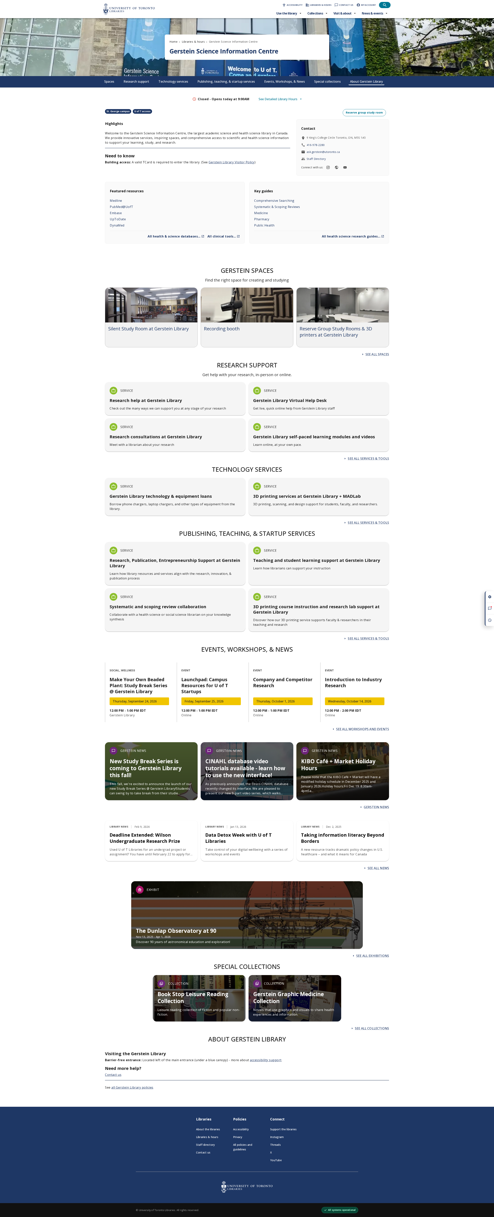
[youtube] (345, 167)
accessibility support (266, 1060)
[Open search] (385, 5)
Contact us (113, 1075)
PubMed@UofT (121, 207)
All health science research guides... (351, 236)
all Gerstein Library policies (132, 1087)
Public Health (264, 225)
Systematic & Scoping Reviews (277, 207)
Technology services (173, 81)
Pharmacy (261, 219)
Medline (116, 200)
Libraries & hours (193, 41)
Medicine (261, 213)
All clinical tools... (221, 236)
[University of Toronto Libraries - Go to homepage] (247, 1191)
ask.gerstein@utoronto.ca (323, 152)
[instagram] (328, 167)
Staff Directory (316, 159)
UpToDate (118, 219)
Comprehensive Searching (274, 200)
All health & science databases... (174, 236)
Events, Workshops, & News (284, 81)
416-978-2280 (316, 145)
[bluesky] (336, 167)
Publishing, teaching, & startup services (226, 81)
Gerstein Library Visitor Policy (232, 162)
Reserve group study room (364, 112)
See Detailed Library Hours (278, 99)
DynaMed (117, 225)
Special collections (327, 81)
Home (173, 41)
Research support (136, 81)
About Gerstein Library (366, 81)
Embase (116, 213)
